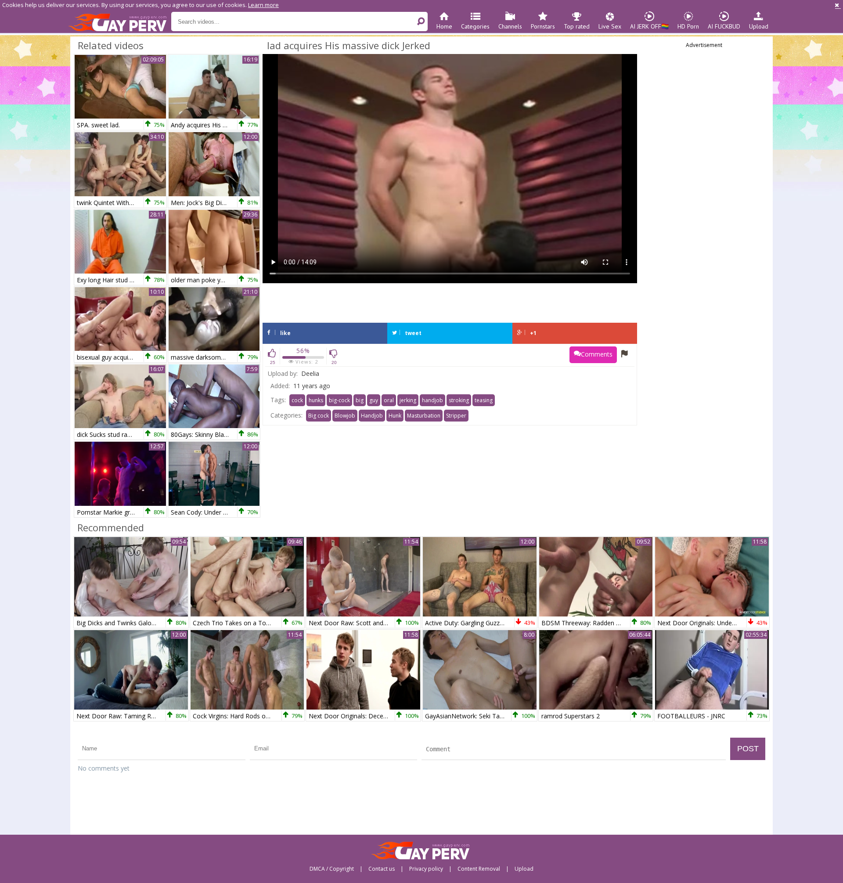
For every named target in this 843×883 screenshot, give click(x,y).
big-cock (339, 400)
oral (389, 400)
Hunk (395, 415)
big (360, 400)
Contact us (381, 869)
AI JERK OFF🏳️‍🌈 (649, 26)
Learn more (263, 5)
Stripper (456, 415)
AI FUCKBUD (724, 26)
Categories (475, 26)
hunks (316, 400)
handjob (432, 400)
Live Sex (609, 26)
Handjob (372, 415)
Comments (596, 354)
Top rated (577, 26)
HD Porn (688, 26)
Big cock (318, 415)
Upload (758, 26)
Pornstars (543, 26)
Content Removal (479, 869)
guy (373, 400)
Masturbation (423, 415)
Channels (510, 26)
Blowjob (345, 415)
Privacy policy (426, 869)
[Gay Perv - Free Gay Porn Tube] (119, 22)
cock (297, 400)
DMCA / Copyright (332, 869)
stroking (459, 400)
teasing (484, 400)
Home (444, 26)
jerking (408, 400)
